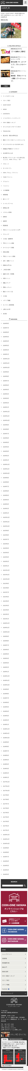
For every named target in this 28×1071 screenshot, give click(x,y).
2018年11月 (6, 733)
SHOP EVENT (10, 13)
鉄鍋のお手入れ (7, 265)
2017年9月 (6, 795)
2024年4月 (6, 447)
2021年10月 (6, 579)
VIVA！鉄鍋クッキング (9, 122)
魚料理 (5, 221)
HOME (4, 949)
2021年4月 (6, 605)
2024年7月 (6, 433)
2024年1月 (6, 460)
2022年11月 (6, 521)
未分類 (5, 313)
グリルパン (6, 181)
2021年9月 (6, 583)
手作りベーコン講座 (8, 243)
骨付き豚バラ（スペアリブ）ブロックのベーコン (18, 64)
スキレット (6, 164)
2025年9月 (6, 372)
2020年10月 (6, 632)
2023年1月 (6, 513)
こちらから (13, 1028)
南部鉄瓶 (5, 194)
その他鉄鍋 (6, 190)
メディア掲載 (6, 300)
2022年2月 (6, 561)
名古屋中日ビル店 (8, 153)
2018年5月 (6, 759)
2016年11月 (6, 839)
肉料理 (5, 216)
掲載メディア (6, 283)
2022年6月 (6, 543)
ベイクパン (6, 186)
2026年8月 (6, 323)
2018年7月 (6, 751)
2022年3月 (6, 557)
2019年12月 (6, 676)
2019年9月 (6, 689)
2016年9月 (6, 848)
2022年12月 (6, 517)
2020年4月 (6, 658)
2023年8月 (6, 482)
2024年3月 (6, 451)
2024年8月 (6, 429)
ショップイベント (7, 954)
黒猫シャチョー (7, 287)
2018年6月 (6, 755)
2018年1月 (6, 777)
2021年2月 (6, 614)
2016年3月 (6, 874)
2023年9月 (6, 477)
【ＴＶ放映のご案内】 (18, 51)
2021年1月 (6, 618)
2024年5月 (6, 442)
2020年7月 (6, 645)
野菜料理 (5, 225)
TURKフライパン (7, 177)
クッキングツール (8, 203)
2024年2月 (6, 455)
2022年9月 (6, 530)
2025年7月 (6, 380)
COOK (2, 13)
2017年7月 (6, 804)
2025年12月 (6, 358)
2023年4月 (6, 499)
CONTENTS (6, 113)
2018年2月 (6, 773)
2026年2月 (6, 350)
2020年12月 (6, 623)
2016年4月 (6, 870)
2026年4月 (6, 341)
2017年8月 (6, 799)
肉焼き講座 (6, 252)
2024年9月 (6, 425)
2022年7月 (6, 539)
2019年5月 (6, 707)
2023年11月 (6, 469)
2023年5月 (6, 495)
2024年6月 (6, 438)
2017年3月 (6, 821)
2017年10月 (6, 790)
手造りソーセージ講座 (9, 256)
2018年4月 (6, 764)
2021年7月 (6, 592)
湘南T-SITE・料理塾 (8, 274)
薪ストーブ (6, 199)
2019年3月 (6, 715)
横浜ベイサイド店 (8, 291)
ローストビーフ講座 (8, 247)
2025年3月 (6, 398)
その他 (5, 296)
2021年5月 (6, 601)
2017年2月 (6, 826)
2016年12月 (6, 834)
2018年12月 (6, 729)
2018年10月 (6, 737)
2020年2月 (6, 667)
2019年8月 (6, 693)
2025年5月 (6, 389)
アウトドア (6, 234)
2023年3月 (6, 504)
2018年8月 (6, 746)
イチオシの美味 (7, 212)
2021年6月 (6, 596)
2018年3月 (6, 768)
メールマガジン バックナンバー (11, 118)
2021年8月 (6, 588)
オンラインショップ (7, 993)
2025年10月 (6, 367)
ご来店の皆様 (6, 269)
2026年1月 (6, 354)
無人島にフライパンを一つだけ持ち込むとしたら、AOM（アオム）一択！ (14, 158)
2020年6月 (6, 649)
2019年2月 (6, 720)
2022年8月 (6, 535)
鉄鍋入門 (4, 967)
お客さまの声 (6, 309)
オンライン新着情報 (8, 305)
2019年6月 (6, 702)
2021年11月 (6, 574)
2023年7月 (6, 486)
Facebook (4, 989)
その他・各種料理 (8, 239)
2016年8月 (6, 852)
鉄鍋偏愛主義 (5, 963)
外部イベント (6, 278)
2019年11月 (6, 680)
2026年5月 (6, 336)
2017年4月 (6, 817)
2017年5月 (6, 812)
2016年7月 (6, 856)
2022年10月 (6, 526)
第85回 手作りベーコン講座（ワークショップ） (18, 78)
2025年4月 (6, 394)
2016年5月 (6, 865)
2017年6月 (6, 808)
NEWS (19, 48)
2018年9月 (6, 742)
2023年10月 (6, 473)
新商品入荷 (6, 208)
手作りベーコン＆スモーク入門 (11, 230)
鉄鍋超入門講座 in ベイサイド (11, 149)
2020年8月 (6, 640)
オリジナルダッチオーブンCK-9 (11, 126)
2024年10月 (6, 420)
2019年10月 (6, 685)
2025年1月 (6, 407)
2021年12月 (6, 570)
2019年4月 (6, 711)
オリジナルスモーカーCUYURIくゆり (13, 144)
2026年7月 (6, 328)
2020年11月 (6, 627)
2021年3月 (6, 610)
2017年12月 (6, 781)
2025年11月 (6, 363)
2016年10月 (6, 843)
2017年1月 (6, 830)
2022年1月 (6, 566)
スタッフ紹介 (6, 100)
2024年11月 (6, 416)
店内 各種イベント (8, 261)
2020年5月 (6, 654)
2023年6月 (6, 491)
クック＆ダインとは (8, 96)
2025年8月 (6, 376)
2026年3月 (6, 345)
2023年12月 (6, 464)
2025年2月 (6, 402)
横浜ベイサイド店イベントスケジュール (14, 140)
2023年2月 (6, 508)
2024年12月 (6, 411)
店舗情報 (4, 958)
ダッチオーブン (7, 168)
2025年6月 (6, 385)
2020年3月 (6, 663)
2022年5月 (6, 548)
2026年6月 (6, 332)
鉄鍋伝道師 (5, 971)
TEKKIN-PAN (6, 131)
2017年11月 (6, 786)
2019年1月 (6, 724)
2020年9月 (6, 636)
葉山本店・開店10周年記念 (10, 135)
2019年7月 (6, 698)
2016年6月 (6, 861)
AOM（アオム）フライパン (10, 172)
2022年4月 (6, 552)
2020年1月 (6, 671)
